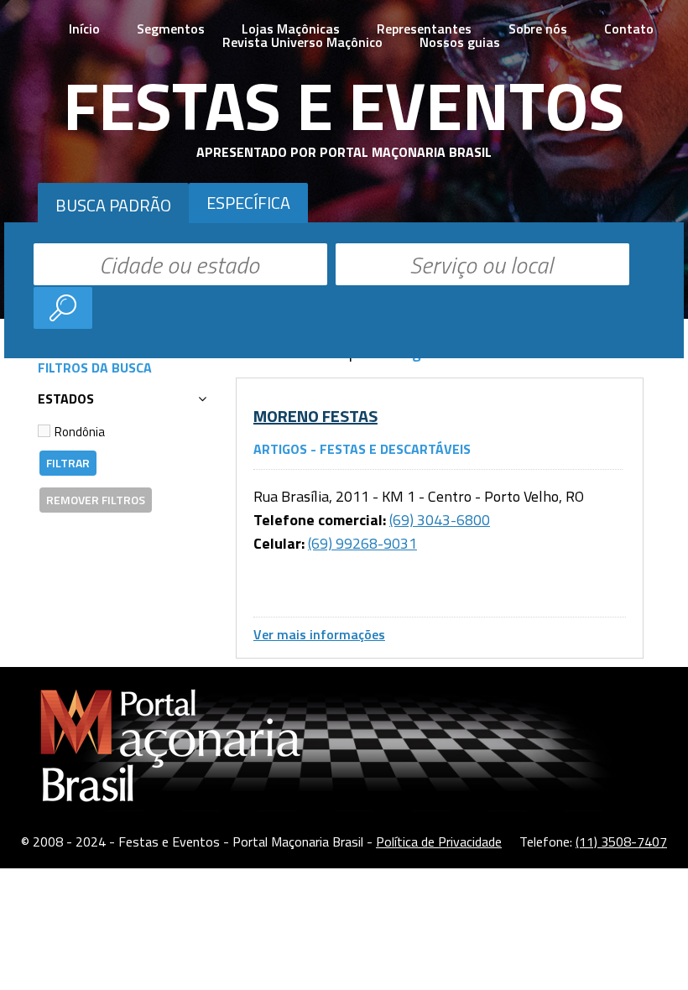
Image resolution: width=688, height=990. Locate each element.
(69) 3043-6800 (439, 519)
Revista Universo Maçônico (302, 42)
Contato (629, 28)
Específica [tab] (248, 203)
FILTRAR (68, 463)
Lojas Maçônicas (291, 28)
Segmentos (171, 28)
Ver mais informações (319, 634)
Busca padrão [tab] (113, 205)
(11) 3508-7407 (621, 841)
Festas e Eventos (344, 105)
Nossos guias (460, 42)
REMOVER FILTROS (95, 499)
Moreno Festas (315, 416)
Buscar (63, 308)
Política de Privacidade (439, 841)
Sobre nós (537, 28)
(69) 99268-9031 (362, 543)
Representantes (424, 28)
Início (84, 28)
